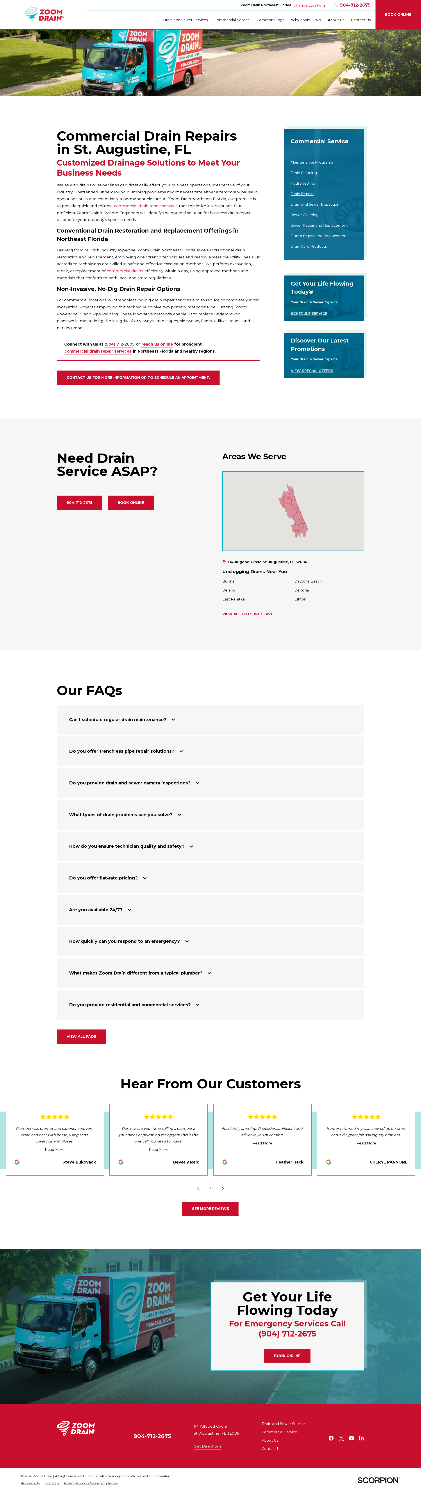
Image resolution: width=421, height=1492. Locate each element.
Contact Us (271, 1448)
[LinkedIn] (361, 1438)
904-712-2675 (355, 5)
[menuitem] (324, 162)
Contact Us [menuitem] (361, 20)
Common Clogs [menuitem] (270, 20)
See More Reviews (210, 1208)
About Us (270, 1440)
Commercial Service (279, 1432)
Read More (54, 1149)
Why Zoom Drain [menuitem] (306, 20)
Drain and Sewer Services (284, 1423)
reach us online (157, 344)
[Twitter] (341, 1438)
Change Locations (309, 5)
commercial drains (125, 270)
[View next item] (223, 1189)
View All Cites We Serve (247, 614)
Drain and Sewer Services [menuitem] (185, 20)
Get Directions (207, 1446)
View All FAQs (81, 1036)
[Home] (44, 15)
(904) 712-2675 (119, 344)
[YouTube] (351, 1438)
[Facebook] (331, 1438)
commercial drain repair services (146, 205)
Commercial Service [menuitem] (232, 20)
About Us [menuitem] (336, 20)
